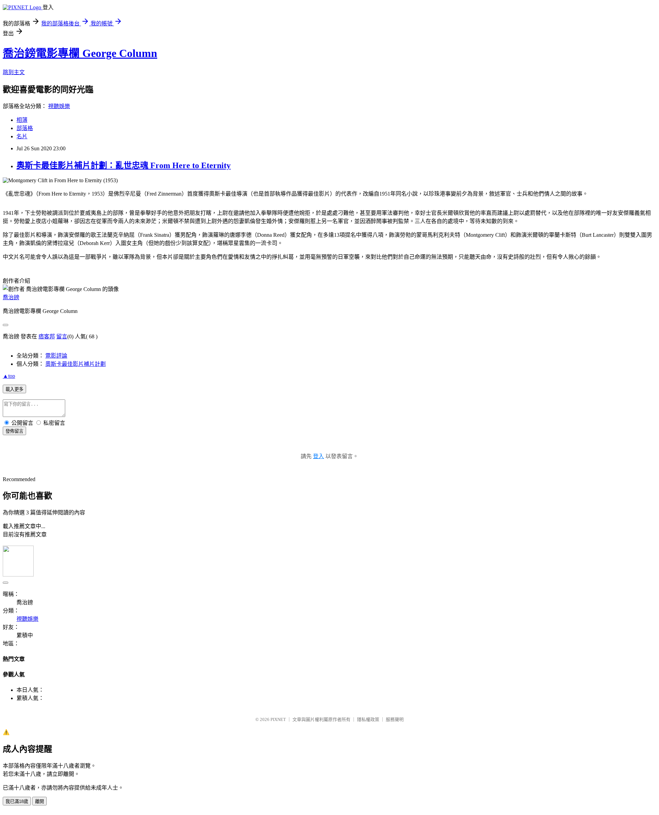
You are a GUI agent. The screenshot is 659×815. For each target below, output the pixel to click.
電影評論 (56, 356)
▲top (9, 376)
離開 (39, 801)
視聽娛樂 (59, 106)
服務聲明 (395, 719)
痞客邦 (46, 336)
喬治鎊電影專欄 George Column (80, 53)
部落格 (24, 128)
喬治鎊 (11, 297)
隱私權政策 (368, 719)
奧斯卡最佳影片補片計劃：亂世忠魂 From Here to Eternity (123, 165)
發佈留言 (14, 431)
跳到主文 (14, 72)
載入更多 (14, 389)
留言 (61, 336)
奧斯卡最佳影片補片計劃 (75, 364)
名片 (21, 136)
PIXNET (278, 719)
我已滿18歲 (16, 801)
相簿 (21, 120)
